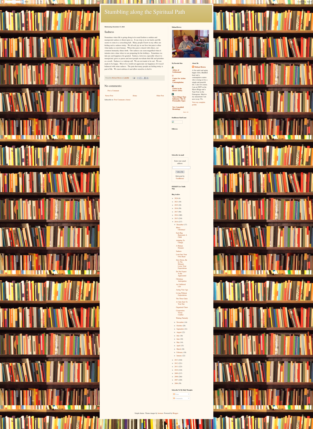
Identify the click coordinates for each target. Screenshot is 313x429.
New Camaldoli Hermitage (178, 108)
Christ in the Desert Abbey (177, 89)
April (179, 345)
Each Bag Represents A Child (181, 235)
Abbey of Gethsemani (176, 71)
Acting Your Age (182, 290)
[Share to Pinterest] (147, 78)
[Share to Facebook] (145, 78)
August (179, 332)
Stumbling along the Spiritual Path (145, 11)
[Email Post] (133, 78)
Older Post (160, 95)
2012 (176, 363)
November (180, 322)
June (178, 339)
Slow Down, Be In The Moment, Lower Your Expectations (181, 264)
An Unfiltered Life (181, 285)
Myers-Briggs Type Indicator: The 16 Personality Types (179, 99)
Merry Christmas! (180, 228)
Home (135, 95)
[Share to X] (143, 78)
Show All (185, 112)
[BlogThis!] (140, 78)
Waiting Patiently (182, 318)
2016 (176, 215)
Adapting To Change (180, 241)
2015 (176, 218)
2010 (176, 370)
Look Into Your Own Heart (181, 255)
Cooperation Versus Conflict (180, 312)
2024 (176, 198)
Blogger (175, 413)
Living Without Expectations (181, 294)
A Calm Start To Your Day (182, 303)
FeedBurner (180, 178)
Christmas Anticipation (181, 280)
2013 (176, 360)
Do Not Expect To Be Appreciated (181, 273)
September (180, 329)
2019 (176, 205)
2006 (176, 383)
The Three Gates (182, 298)
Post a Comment (113, 90)
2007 (176, 380)
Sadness (178, 251)
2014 (176, 221)
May (178, 342)
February (180, 352)
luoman (160, 413)
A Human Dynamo (180, 247)
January (179, 355)
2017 (176, 212)
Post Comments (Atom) (122, 99)
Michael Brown (200, 67)
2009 (176, 373)
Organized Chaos (182, 307)
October (180, 325)
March (179, 349)
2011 (176, 366)
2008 (176, 376)
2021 (176, 201)
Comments (179, 398)
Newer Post (109, 95)
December (180, 224)
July (178, 335)
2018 (176, 208)
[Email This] (138, 78)
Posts (177, 394)
